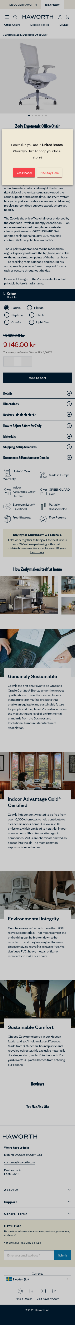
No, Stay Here (49, 172)
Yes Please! (24, 172)
